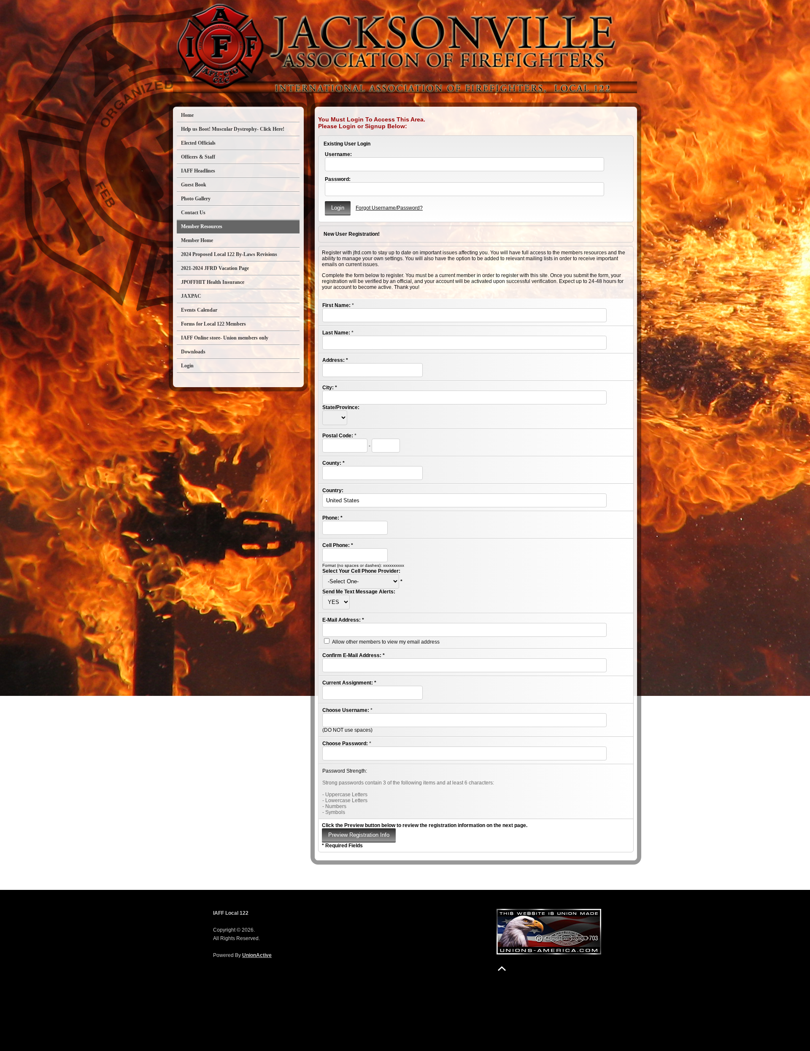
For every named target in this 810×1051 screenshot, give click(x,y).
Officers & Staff (198, 157)
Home (187, 115)
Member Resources (201, 226)
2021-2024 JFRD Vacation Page (215, 268)
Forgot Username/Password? (389, 208)
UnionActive (257, 955)
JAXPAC (191, 296)
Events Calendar (199, 310)
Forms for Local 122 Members (213, 324)
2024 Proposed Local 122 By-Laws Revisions (229, 254)
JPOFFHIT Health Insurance (212, 282)
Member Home (197, 240)
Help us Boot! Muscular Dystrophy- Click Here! (232, 129)
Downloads (193, 352)
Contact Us (193, 213)
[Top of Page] (502, 968)
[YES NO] (336, 602)
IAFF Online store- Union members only (224, 338)
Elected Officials (198, 143)
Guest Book (193, 185)
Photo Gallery (196, 199)
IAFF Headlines (198, 171)
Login (187, 366)
